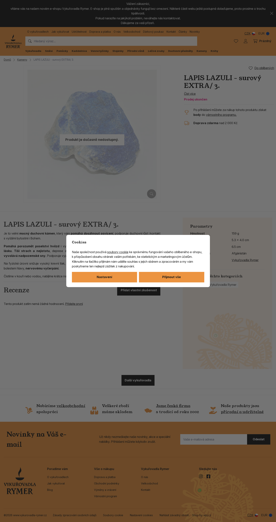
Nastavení (104, 277)
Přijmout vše (171, 277)
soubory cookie (117, 252)
